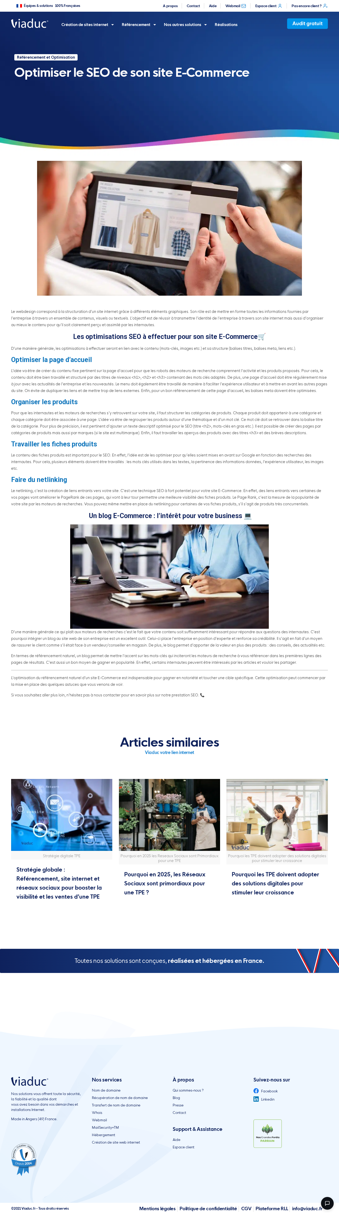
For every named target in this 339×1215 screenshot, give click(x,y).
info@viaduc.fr (307, 1208)
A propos (170, 6)
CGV (246, 1208)
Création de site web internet (116, 1142)
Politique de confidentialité (208, 1208)
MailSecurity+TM (105, 1127)
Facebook (269, 1091)
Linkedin (267, 1099)
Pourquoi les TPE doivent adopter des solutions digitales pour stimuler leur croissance (275, 883)
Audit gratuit (307, 23)
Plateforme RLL (272, 1208)
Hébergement (103, 1135)
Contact (193, 6)
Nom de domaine (106, 1090)
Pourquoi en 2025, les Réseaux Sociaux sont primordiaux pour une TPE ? (165, 883)
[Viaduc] (29, 23)
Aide (213, 6)
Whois (97, 1112)
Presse (178, 1105)
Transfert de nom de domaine (116, 1105)
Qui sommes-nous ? (188, 1090)
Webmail (232, 6)
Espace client (265, 6)
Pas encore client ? (306, 6)
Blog (176, 1098)
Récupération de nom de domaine (120, 1098)
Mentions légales (157, 1208)
